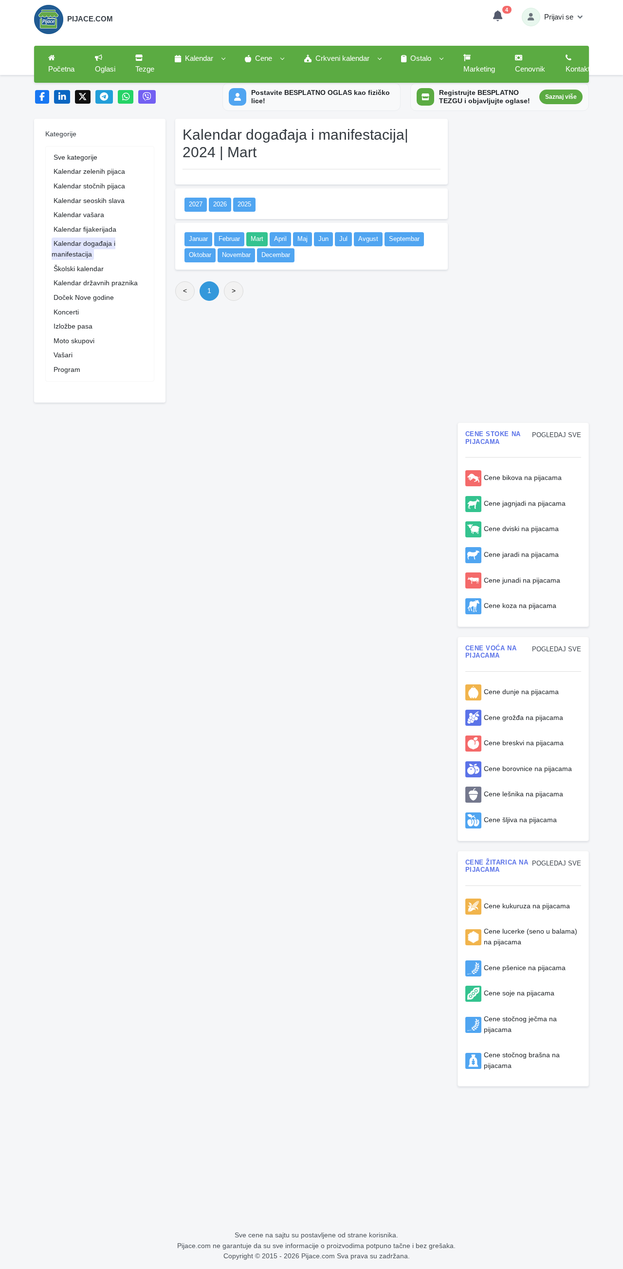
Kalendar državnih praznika (96, 283)
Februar (229, 239)
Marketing (479, 69)
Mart (257, 239)
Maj (302, 239)
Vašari (63, 355)
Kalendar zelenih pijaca (89, 171)
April (280, 239)
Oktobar (200, 255)
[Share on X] (83, 97)
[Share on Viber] (147, 97)
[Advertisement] (311, 381)
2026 (220, 204)
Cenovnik (530, 69)
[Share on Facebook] (42, 97)
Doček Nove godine (84, 297)
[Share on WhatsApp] (126, 97)
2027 (195, 204)
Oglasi (105, 69)
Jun (323, 239)
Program (67, 369)
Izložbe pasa (73, 326)
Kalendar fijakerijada (85, 229)
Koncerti (66, 312)
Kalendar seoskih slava (89, 200)
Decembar (275, 255)
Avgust (368, 239)
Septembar (404, 239)
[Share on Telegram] (104, 97)
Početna (61, 69)
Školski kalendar (79, 269)
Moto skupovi (74, 341)
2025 (244, 204)
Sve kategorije (75, 157)
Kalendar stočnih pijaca (89, 186)
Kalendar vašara (79, 215)
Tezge (144, 69)
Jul (343, 239)
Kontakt (578, 69)
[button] (200, 59)
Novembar (236, 255)
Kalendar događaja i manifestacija (83, 248)
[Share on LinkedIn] (62, 97)
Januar (198, 239)
